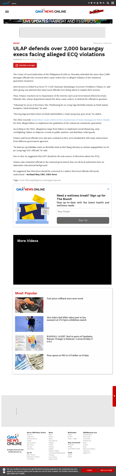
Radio (85, 443)
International (87, 441)
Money (51, 437)
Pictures (85, 445)
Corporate (86, 451)
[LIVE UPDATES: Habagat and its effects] (58, 21)
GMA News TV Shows (33, 457)
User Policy (30, 449)
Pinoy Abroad (53, 441)
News (14, 3)
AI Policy (29, 447)
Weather (51, 443)
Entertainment (87, 435)
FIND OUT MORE (106, 470)
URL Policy (30, 445)
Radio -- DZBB (72, 439)
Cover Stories (53, 457)
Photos (70, 437)
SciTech (51, 445)
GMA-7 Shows (31, 455)
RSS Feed (70, 445)
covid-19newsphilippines (30, 180)
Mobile (70, 447)
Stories (70, 457)
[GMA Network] (6, 3)
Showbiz (51, 447)
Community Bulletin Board (57, 453)
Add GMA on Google (25, 65)
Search (70, 455)
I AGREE (89, 470)
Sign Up (83, 220)
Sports (51, 439)
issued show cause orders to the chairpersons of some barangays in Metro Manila (71, 119)
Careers (29, 441)
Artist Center (86, 437)
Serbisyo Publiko (54, 451)
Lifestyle (51, 449)
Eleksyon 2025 (53, 459)
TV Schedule (30, 459)
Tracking (51, 455)
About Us (29, 435)
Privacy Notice (31, 443)
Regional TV (87, 453)
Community (86, 439)
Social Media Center (74, 449)
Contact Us (30, 437)
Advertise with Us (32, 439)
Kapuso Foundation (89, 449)
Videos (70, 435)
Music (84, 447)
